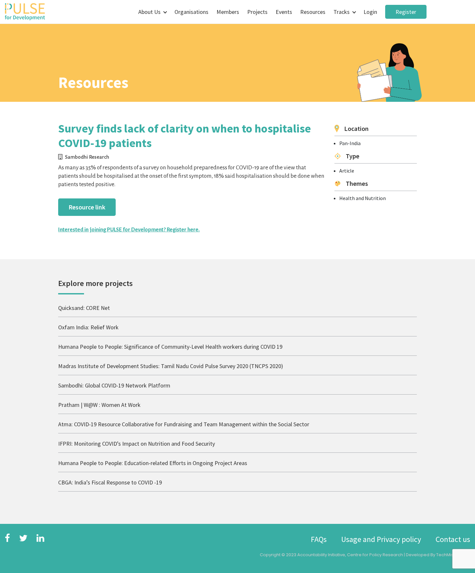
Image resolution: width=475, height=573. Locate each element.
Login (370, 12)
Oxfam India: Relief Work (88, 327)
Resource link (87, 207)
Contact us (453, 539)
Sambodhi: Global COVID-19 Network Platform (114, 385)
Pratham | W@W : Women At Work (99, 405)
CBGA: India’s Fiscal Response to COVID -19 (110, 482)
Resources (312, 12)
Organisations (191, 12)
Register (406, 12)
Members (227, 12)
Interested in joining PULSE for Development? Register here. (129, 230)
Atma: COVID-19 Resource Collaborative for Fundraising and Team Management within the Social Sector (183, 424)
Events (284, 12)
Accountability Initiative (321, 555)
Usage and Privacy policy (381, 539)
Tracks (341, 12)
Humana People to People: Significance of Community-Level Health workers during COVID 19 (170, 346)
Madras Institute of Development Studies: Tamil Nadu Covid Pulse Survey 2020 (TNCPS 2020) (170, 366)
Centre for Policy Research (375, 555)
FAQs (319, 539)
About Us (149, 12)
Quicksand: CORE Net (84, 308)
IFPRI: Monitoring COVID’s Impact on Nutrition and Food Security (136, 443)
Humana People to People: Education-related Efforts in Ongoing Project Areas (152, 463)
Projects (257, 12)
